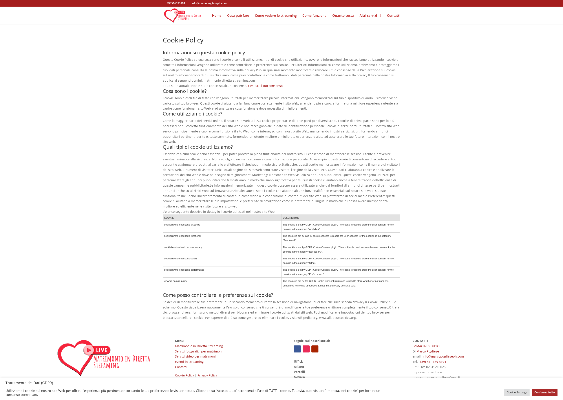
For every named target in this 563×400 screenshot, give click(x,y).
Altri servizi (368, 16)
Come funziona (314, 16)
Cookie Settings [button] (517, 392)
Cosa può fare (238, 16)
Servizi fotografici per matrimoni (199, 351)
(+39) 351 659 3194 (432, 362)
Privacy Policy (207, 375)
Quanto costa (343, 16)
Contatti (393, 16)
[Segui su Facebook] (297, 348)
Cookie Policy (184, 375)
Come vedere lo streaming (276, 16)
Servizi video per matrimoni (195, 356)
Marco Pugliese (428, 351)
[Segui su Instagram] (306, 348)
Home (216, 16)
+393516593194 (175, 3)
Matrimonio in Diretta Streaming (199, 346)
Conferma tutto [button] (544, 392)
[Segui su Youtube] (314, 348)
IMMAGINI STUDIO (426, 346)
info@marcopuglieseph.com (443, 356)
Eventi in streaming (189, 362)
